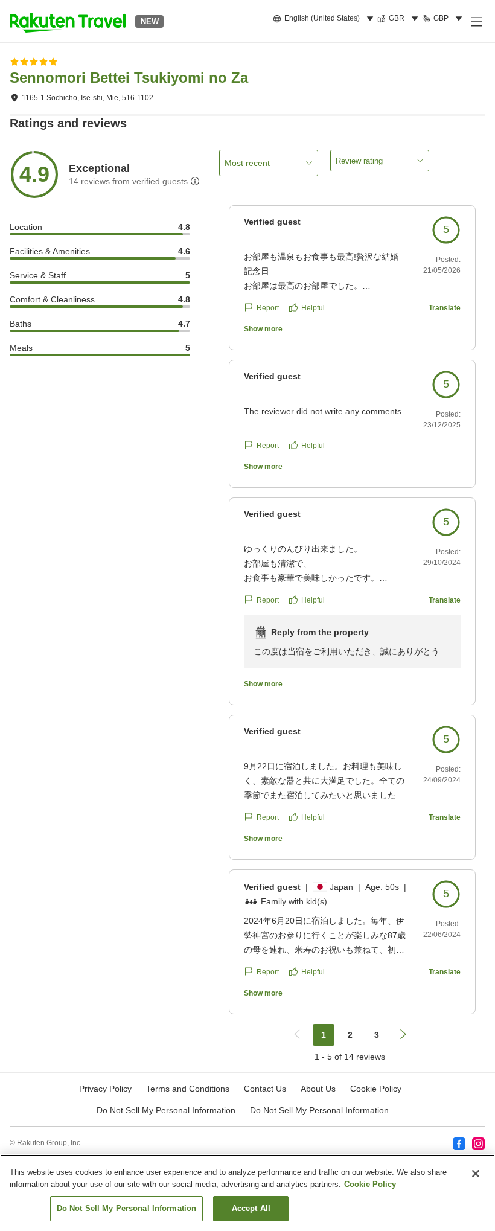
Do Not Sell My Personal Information (319, 1110)
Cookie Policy (370, 1184)
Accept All (251, 1208)
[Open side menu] (475, 21)
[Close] (475, 1173)
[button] (68, 21)
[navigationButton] (297, 1035)
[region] (247, 1192)
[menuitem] (325, 18)
